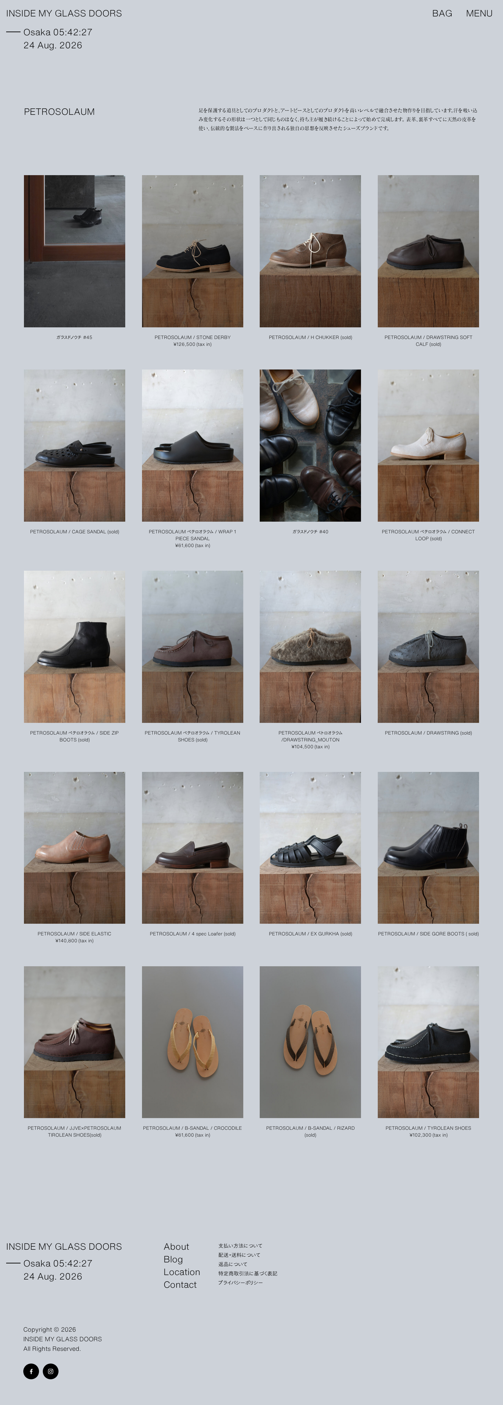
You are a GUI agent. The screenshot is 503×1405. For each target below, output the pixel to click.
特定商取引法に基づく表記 (248, 1273)
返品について (232, 1264)
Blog (173, 1258)
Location (182, 1271)
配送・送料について (239, 1254)
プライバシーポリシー (240, 1282)
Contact (180, 1283)
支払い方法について (240, 1245)
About (176, 1245)
